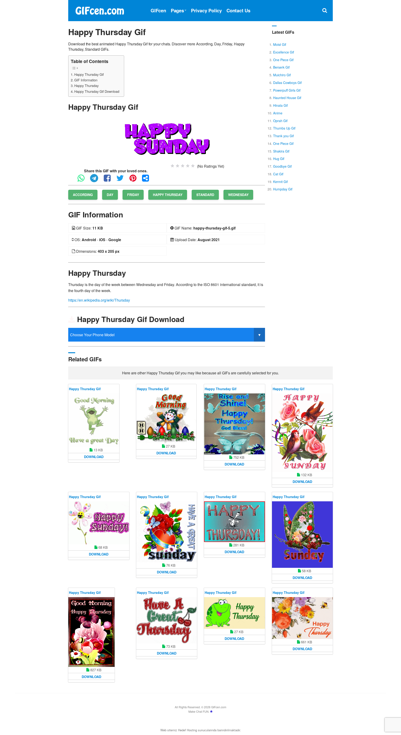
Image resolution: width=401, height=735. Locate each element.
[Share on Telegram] (96, 180)
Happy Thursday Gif (89, 74)
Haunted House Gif (287, 97)
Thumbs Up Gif (284, 128)
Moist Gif (279, 44)
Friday (133, 194)
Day (110, 194)
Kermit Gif (280, 181)
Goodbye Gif (282, 166)
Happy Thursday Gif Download (96, 91)
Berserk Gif (281, 67)
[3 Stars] (182, 165)
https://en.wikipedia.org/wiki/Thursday (99, 300)
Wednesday (238, 194)
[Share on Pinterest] (135, 180)
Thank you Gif (283, 135)
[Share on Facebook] (109, 180)
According (83, 194)
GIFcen (158, 10)
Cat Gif (278, 174)
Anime (277, 113)
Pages (177, 10)
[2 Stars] (177, 165)
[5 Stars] (193, 165)
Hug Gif (278, 158)
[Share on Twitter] (122, 180)
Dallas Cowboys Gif (287, 82)
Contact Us (238, 10)
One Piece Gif (283, 59)
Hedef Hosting (187, 730)
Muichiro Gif (282, 75)
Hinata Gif (280, 105)
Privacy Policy (206, 10)
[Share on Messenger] (148, 180)
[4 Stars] (187, 165)
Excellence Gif (283, 52)
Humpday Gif (282, 189)
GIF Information (85, 79)
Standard (205, 194)
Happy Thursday (86, 85)
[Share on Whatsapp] (83, 180)
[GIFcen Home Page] (99, 10)
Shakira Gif (281, 151)
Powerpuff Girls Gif (287, 90)
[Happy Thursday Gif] (166, 139)
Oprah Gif (280, 120)
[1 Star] (172, 165)
